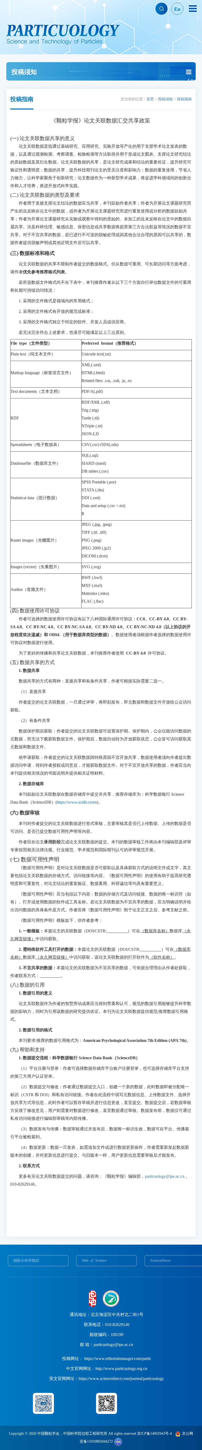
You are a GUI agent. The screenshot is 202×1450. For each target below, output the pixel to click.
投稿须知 (165, 99)
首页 (150, 99)
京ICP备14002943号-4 (154, 1434)
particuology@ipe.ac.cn (164, 1176)
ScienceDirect (160, 1261)
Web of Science (94, 1261)
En (177, 9)
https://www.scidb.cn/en (77, 802)
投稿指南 (184, 99)
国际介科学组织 (26, 1261)
